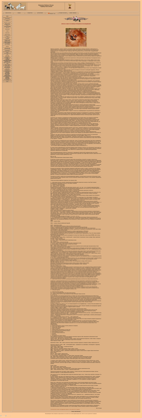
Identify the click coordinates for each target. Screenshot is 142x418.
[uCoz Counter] (7, 416)
